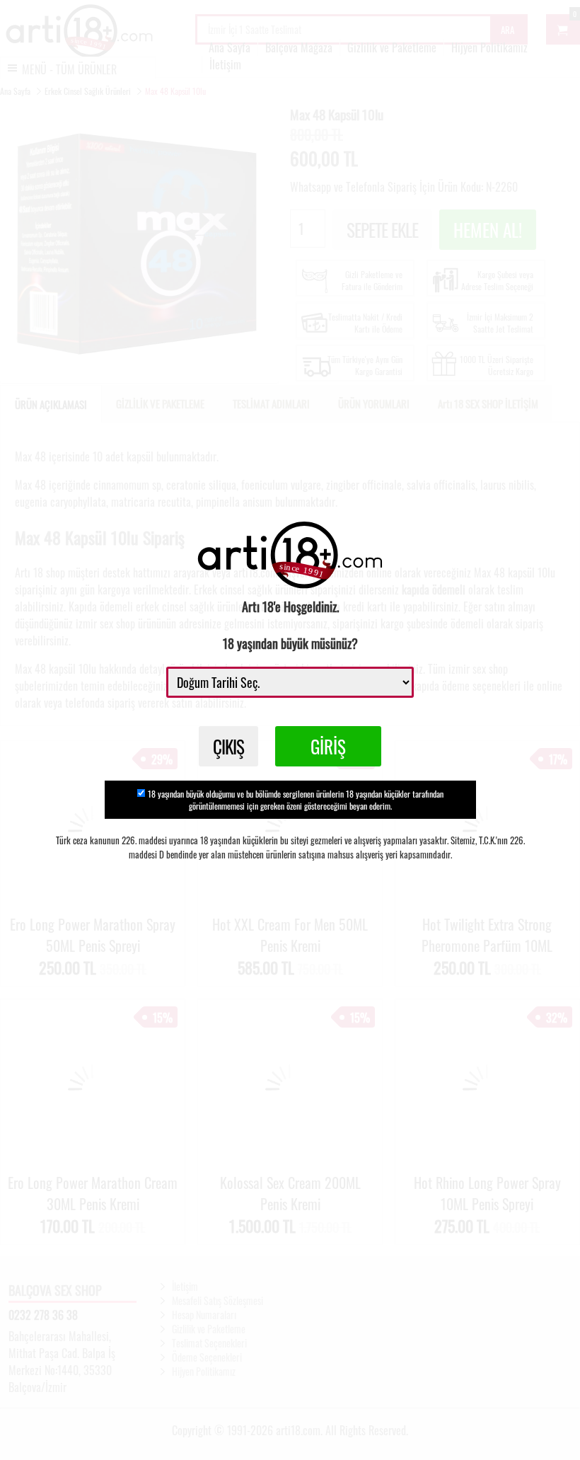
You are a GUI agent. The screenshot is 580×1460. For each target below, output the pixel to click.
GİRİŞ (328, 746)
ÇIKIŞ (228, 746)
